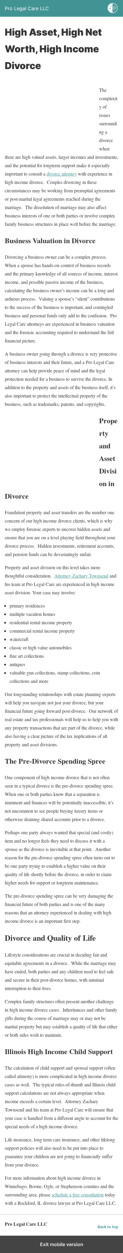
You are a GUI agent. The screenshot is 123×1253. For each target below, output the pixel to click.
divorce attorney (62, 173)
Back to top (108, 1227)
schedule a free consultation (78, 1194)
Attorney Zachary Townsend (81, 576)
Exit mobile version (61, 1244)
